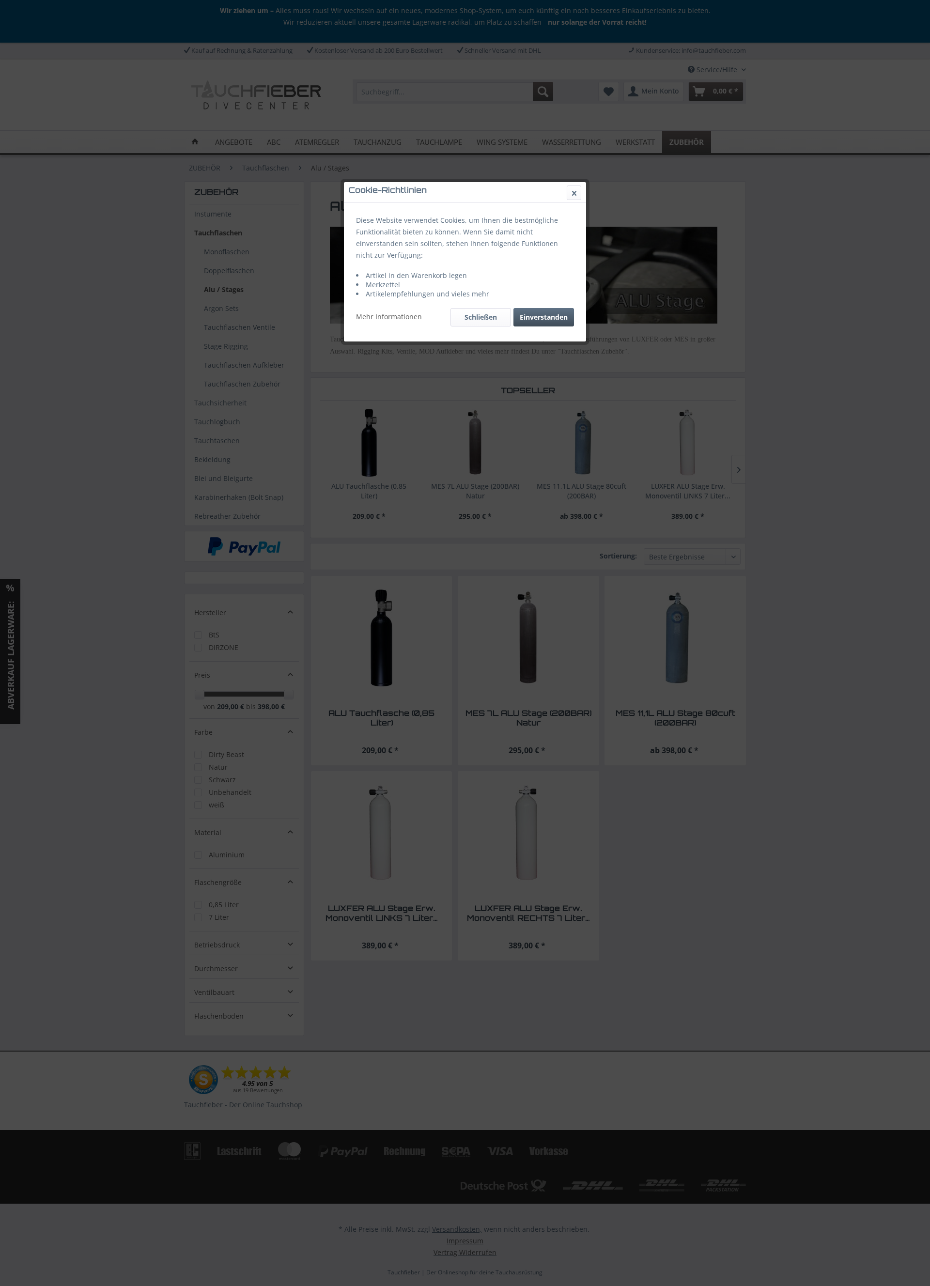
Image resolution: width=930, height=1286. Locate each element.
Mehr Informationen (389, 316)
